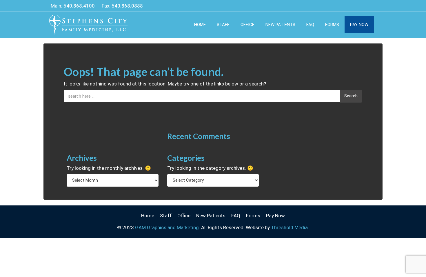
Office (247, 24)
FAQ (310, 24)
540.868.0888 (127, 6)
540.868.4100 (79, 6)
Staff (223, 24)
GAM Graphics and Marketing (167, 227)
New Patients (280, 24)
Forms (332, 24)
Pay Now (359, 24)
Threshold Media (289, 227)
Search (351, 96)
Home (200, 24)
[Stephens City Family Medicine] (88, 20)
